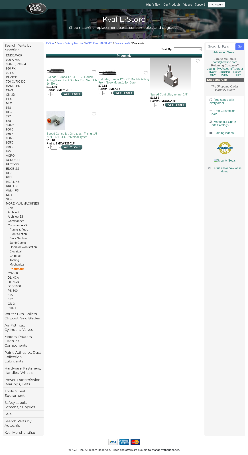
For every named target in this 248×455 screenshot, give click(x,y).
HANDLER (13, 85)
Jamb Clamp (18, 242)
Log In (211, 68)
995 (8, 151)
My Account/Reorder (230, 68)
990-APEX (13, 59)
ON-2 (11, 303)
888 (8, 120)
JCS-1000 (14, 286)
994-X (10, 72)
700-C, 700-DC (16, 81)
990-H (12, 308)
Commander (16, 221)
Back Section (18, 238)
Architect (13, 212)
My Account (216, 4)
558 (8, 107)
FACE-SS (12, 164)
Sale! (9, 414)
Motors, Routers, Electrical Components (18, 341)
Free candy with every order (222, 101)
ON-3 (9, 90)
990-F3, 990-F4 (16, 64)
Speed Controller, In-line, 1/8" (169, 94)
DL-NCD (11, 77)
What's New (153, 4)
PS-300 (13, 290)
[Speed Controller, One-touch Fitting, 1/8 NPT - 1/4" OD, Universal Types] (72, 120)
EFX (9, 99)
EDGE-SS (12, 168)
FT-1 (9, 177)
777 (8, 116)
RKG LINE (13, 186)
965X (9, 142)
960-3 (9, 138)
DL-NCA (13, 277)
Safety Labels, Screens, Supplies (20, 404)
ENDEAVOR (14, 55)
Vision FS (12, 190)
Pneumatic (17, 268)
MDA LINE (13, 181)
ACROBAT (13, 160)
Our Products (171, 4)
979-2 (9, 146)
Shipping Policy (224, 73)
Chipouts (15, 255)
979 (10, 207)
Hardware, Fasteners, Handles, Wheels (23, 370)
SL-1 (9, 194)
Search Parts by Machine (18, 47)
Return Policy (237, 73)
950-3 (9, 129)
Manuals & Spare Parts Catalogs (223, 123)
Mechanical (17, 264)
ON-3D (10, 94)
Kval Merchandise (20, 432)
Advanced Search (224, 52)
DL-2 (9, 112)
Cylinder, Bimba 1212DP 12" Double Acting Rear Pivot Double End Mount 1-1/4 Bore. (71, 80)
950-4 (9, 133)
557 (10, 299)
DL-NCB (13, 281)
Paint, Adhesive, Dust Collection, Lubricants (23, 356)
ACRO (10, 155)
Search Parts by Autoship (18, 423)
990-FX (11, 68)
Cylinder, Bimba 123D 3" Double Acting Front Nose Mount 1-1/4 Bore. (123, 81)
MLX (9, 103)
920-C (10, 125)
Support (200, 4)
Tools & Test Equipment (15, 393)
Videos (187, 4)
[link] (94, 71)
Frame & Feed (19, 229)
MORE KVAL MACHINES (22, 203)
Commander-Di (18, 225)
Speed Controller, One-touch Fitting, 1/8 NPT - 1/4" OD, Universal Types (71, 135)
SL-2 (9, 199)
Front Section (18, 234)
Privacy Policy (212, 73)
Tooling (14, 260)
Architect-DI (15, 216)
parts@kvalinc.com (225, 62)
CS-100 (13, 273)
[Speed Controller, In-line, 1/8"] (176, 74)
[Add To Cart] (71, 93)
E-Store (50, 43)
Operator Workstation (23, 247)
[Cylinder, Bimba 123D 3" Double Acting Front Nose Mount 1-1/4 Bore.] (124, 73)
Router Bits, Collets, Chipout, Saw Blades (22, 316)
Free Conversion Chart (222, 112)
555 (10, 295)
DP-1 (9, 173)
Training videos (223, 132)
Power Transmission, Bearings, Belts (23, 382)
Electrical (16, 251)
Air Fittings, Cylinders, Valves (19, 327)
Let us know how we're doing (227, 170)
